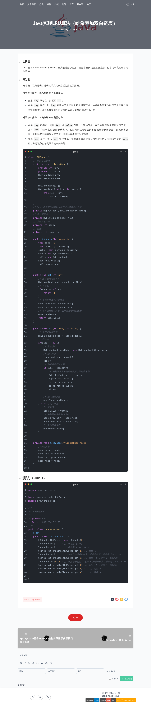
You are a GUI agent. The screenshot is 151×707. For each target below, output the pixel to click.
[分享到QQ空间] (122, 599)
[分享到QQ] (126, 599)
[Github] (32, 697)
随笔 (64, 4)
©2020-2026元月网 (111, 693)
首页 (22, 4)
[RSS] (48, 697)
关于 (89, 4)
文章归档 (31, 4)
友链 (56, 4)
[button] (75, 617)
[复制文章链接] (112, 599)
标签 (49, 4)
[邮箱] (40, 697)
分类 (41, 4)
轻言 (71, 4)
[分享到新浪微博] (117, 599)
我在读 (80, 4)
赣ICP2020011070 (110, 696)
